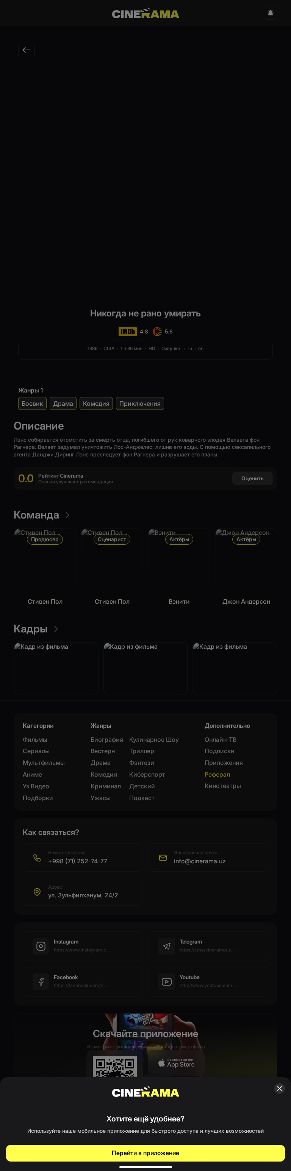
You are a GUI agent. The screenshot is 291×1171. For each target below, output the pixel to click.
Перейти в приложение (145, 1153)
